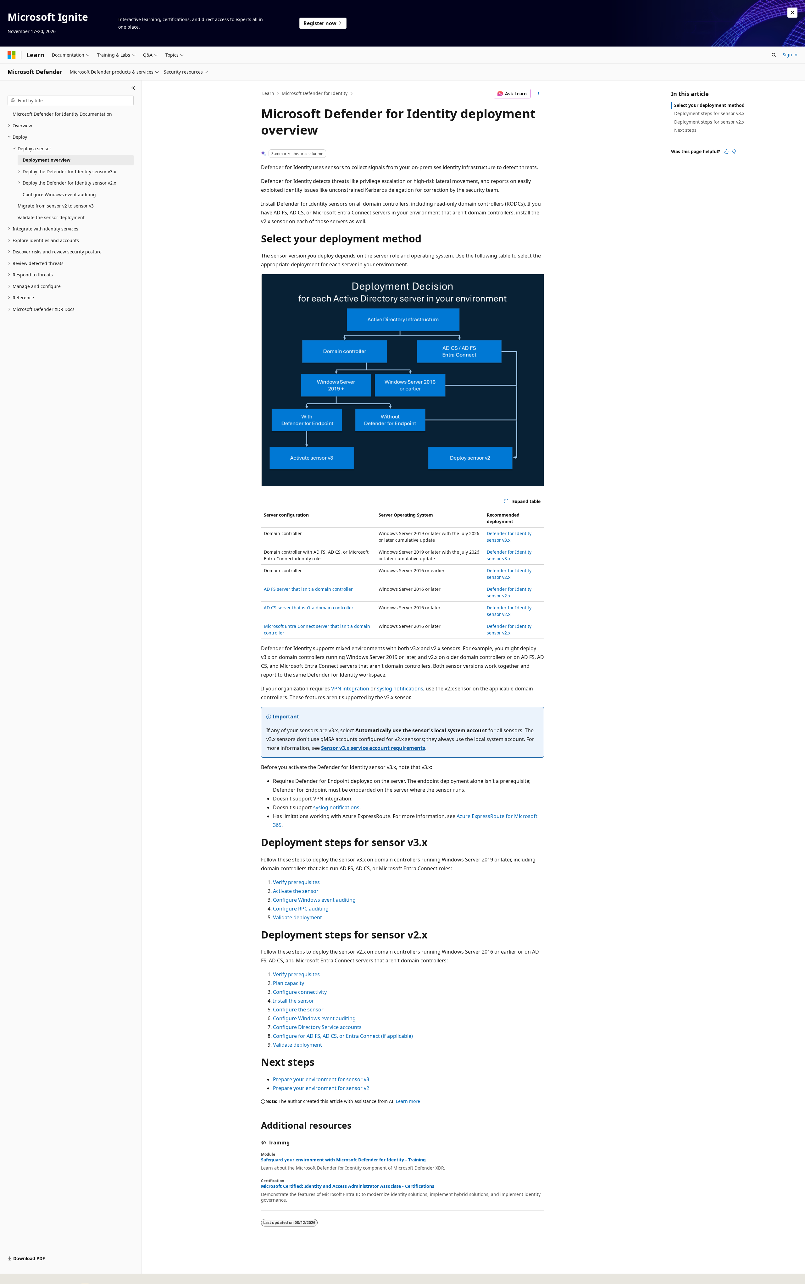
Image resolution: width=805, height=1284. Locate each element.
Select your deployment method (709, 105)
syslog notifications (400, 688)
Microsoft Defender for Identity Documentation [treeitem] (62, 114)
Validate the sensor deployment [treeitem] (51, 217)
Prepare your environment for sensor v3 (321, 1079)
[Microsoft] (12, 55)
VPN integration (350, 688)
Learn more (408, 1101)
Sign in (790, 55)
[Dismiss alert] (792, 13)
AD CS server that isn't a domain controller (308, 608)
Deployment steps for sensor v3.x (709, 113)
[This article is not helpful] (734, 151)
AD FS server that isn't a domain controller (308, 589)
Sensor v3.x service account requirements (373, 747)
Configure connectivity (300, 991)
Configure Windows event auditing (314, 899)
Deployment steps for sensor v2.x (709, 122)
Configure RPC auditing (301, 908)
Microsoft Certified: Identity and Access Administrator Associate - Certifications (347, 1186)
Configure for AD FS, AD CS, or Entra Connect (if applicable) (343, 1035)
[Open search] (774, 55)
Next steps (685, 130)
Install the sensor (293, 1000)
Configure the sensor (298, 1009)
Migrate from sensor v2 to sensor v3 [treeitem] (56, 206)
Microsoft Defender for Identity (314, 93)
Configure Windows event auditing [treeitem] (59, 194)
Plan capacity (288, 983)
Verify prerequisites (296, 882)
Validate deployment (297, 917)
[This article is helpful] (726, 151)
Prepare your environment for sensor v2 (321, 1088)
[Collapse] (133, 88)
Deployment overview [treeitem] (46, 160)
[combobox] (71, 101)
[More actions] (538, 94)
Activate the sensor (296, 891)
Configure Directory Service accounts (317, 1027)
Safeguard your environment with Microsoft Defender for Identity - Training (343, 1160)
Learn (268, 93)
